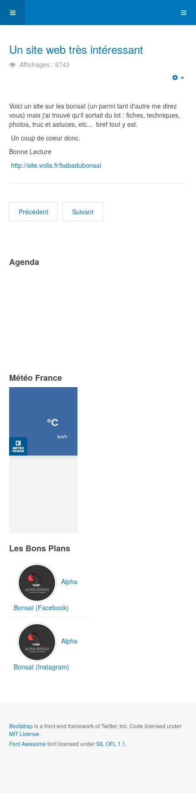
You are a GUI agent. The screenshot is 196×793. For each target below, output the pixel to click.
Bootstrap (21, 726)
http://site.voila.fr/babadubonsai (56, 165)
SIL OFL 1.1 (110, 743)
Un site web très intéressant (76, 49)
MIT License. (25, 733)
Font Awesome (27, 743)
